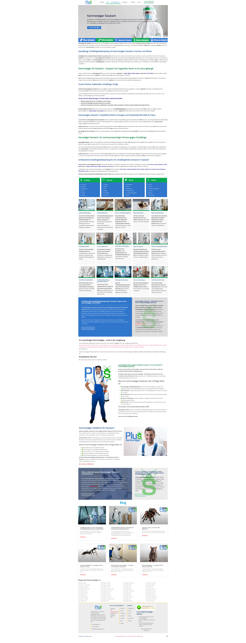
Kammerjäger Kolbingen (150, 584)
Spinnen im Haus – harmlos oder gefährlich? (151, 528)
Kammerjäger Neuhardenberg (84, 584)
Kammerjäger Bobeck (127, 588)
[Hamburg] (119, 613)
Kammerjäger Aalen (104, 345)
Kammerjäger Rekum (127, 592)
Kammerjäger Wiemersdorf (106, 596)
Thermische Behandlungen (139, 280)
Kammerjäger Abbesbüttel (153, 345)
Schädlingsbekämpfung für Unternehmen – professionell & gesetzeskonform (122, 528)
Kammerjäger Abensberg (90, 347)
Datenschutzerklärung (146, 629)
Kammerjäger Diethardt (150, 588)
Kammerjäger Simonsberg (106, 594)
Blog (139, 2)
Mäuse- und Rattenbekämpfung (122, 213)
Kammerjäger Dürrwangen (150, 598)
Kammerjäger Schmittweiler (83, 588)
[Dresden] (119, 618)
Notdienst (133, 2)
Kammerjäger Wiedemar (105, 592)
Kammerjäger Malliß (82, 583)
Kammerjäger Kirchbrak (105, 586)
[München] (119, 608)
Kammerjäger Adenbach (83, 592)
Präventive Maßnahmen (102, 246)
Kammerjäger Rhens (127, 594)
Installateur (135, 352)
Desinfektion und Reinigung (122, 246)
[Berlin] (119, 611)
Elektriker (141, 352)
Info (107, 2)
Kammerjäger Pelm (149, 586)
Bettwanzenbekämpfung (157, 213)
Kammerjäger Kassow (82, 594)
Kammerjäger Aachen (94, 345)
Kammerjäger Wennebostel (128, 583)
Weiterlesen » (114, 538)
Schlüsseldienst (147, 352)
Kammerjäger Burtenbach (150, 583)
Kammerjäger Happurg (82, 590)
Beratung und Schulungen (121, 280)
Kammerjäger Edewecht (128, 600)
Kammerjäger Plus (98, 60)
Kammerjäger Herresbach (83, 598)
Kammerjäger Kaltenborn (128, 596)
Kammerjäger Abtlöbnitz (138, 347)
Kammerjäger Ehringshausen (151, 596)
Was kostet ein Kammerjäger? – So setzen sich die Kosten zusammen (122, 566)
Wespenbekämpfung (138, 213)
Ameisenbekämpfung (102, 213)
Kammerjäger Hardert (82, 600)
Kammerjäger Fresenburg (150, 590)
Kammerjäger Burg (127, 586)
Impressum (146, 630)
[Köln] (119, 621)
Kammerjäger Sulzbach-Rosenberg (108, 598)
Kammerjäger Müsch (105, 600)
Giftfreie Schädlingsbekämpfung (159, 246)
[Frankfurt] (119, 616)
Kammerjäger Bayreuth (150, 600)
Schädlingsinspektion (84, 246)
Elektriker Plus (140, 636)
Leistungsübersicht (115, 2)
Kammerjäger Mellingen (83, 596)
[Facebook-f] (167, 636)
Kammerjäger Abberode (140, 345)
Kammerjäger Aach (83, 345)
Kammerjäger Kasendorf (150, 594)
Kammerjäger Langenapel (83, 586)
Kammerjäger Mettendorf (106, 583)
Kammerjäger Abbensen (128, 345)
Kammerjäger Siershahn (150, 592)
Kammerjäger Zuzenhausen (128, 590)
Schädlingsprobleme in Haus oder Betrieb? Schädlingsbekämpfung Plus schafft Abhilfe (91, 528)
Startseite (102, 2)
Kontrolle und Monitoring (158, 280)
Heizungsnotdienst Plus (120, 636)
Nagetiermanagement (138, 246)
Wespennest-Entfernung (160, 352)
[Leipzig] (119, 623)
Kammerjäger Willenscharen (106, 590)
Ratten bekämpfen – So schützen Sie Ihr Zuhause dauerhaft (152, 566)
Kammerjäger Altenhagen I (106, 584)
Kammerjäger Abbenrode (116, 345)
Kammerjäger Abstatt (126, 347)
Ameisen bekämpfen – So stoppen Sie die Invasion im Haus (91, 566)
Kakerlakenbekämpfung (84, 213)
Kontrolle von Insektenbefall (86, 280)
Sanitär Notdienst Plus (131, 636)
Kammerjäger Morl (126, 598)
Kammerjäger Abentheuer (103, 347)
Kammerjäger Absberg (115, 347)
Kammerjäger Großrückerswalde (107, 588)
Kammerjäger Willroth (127, 584)
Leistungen (124, 2)
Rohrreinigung (128, 352)
